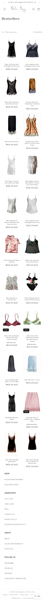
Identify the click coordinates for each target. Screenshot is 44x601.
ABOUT (7, 539)
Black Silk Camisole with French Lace (12, 103)
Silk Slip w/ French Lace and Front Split (12, 182)
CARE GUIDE (9, 504)
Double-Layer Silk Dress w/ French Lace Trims (32, 143)
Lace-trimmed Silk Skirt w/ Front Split (12, 381)
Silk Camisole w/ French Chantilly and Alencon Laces (11, 222)
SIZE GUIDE (9, 499)
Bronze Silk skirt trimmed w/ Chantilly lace (32, 104)
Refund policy (14, 594)
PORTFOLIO (9, 549)
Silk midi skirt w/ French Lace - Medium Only (32, 419)
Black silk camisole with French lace (32, 261)
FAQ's (7, 509)
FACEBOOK (9, 568)
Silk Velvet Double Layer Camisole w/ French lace (32, 461)
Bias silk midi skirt (12, 142)
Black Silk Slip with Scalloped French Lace (12, 65)
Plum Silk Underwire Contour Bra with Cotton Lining (12, 337)
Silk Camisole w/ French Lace (12, 299)
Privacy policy (24, 594)
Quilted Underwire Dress (11, 418)
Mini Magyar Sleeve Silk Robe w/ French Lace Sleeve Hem (32, 183)
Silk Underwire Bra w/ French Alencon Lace (32, 299)
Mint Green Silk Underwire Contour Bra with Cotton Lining (32, 338)
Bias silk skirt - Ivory (32, 380)
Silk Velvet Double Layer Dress (11, 461)
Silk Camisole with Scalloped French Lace (32, 65)
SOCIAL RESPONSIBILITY (14, 544)
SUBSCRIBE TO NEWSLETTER (15, 579)
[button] (4, 9)
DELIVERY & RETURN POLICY (15, 524)
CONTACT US (9, 514)
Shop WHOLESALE (12, 485)
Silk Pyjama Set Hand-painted (12, 261)
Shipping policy (16, 598)
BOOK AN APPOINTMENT (14, 480)
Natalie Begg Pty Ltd (21, 592)
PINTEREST (8, 573)
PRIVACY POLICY (11, 519)
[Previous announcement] (4, 2)
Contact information (29, 598)
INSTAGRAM (9, 563)
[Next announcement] (39, 2)
